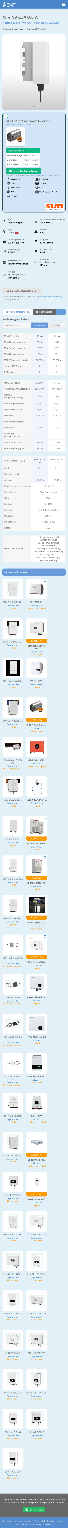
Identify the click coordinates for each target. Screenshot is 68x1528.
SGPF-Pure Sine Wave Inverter (27, 121)
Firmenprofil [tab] (45, 311)
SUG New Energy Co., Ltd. (18, 124)
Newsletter (61, 1521)
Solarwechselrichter (12, 29)
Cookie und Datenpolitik (34, 1521)
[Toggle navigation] (63, 3)
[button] (30, 106)
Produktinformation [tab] (19, 311)
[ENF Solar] (9, 5)
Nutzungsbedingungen (12, 1521)
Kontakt (50, 1521)
